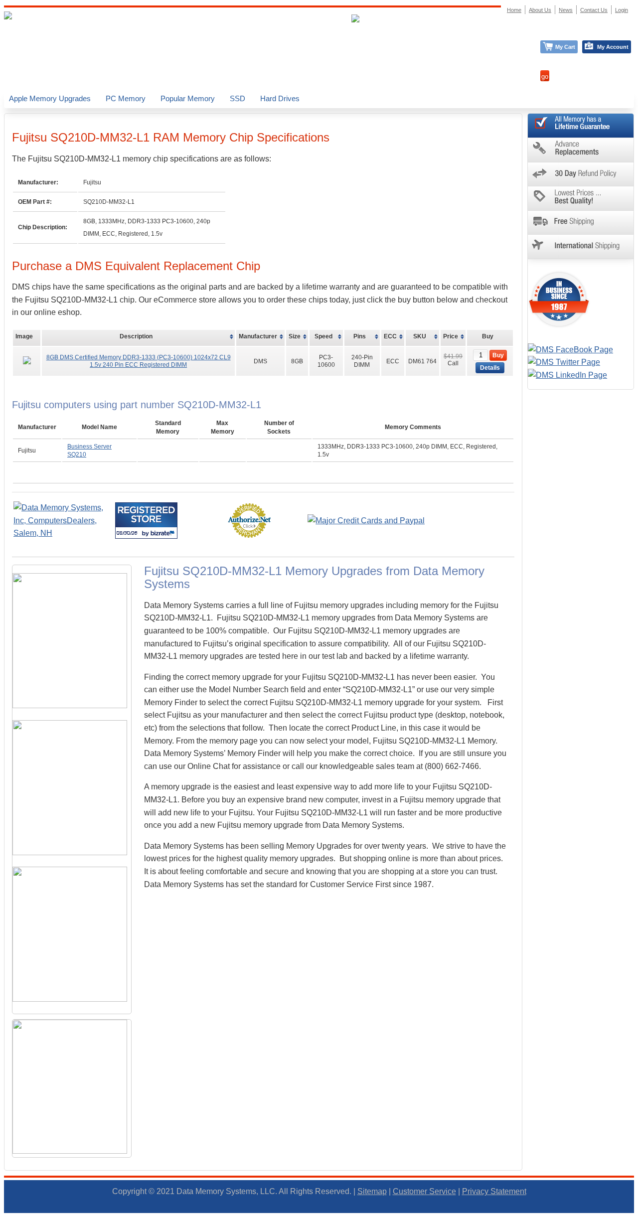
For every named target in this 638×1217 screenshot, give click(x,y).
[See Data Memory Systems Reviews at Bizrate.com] (146, 520)
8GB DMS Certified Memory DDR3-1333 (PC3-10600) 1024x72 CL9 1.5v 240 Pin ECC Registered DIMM (138, 361)
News (566, 10)
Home (514, 10)
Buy (498, 355)
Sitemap (372, 1191)
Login (621, 10)
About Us (540, 10)
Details (490, 367)
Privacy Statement (494, 1191)
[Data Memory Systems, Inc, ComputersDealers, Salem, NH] (63, 533)
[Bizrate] (163, 533)
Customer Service (424, 1191)
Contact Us (594, 10)
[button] (637, 1212)
